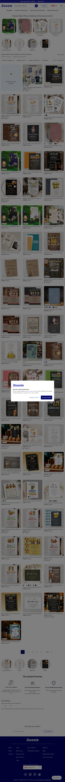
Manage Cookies (34, 397)
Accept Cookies (46, 397)
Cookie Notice (32, 391)
